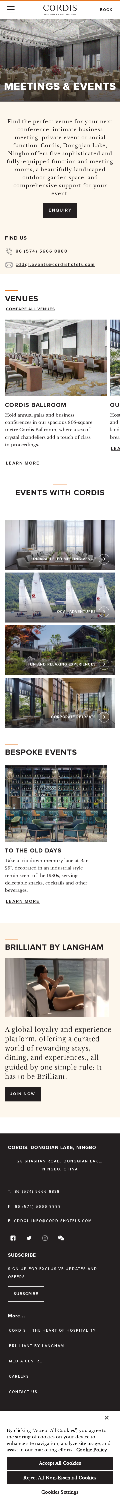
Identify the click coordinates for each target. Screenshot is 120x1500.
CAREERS (19, 1376)
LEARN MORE (23, 463)
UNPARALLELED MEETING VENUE (63, 559)
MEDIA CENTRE (25, 1361)
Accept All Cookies (60, 1463)
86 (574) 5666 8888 (42, 251)
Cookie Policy (91, 1450)
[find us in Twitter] (28, 1239)
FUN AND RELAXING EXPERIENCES (62, 664)
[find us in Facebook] (12, 1239)
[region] (60, 1455)
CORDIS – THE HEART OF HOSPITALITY (52, 1330)
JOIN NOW (22, 1094)
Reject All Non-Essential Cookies (59, 1478)
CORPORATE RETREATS (73, 717)
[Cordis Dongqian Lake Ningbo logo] (60, 10)
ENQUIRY (60, 210)
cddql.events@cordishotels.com (55, 265)
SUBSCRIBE (26, 1294)
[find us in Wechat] (60, 1239)
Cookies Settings (59, 1492)
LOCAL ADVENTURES (75, 612)
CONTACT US (23, 1392)
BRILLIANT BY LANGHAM (36, 1346)
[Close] (107, 1418)
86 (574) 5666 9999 (38, 1206)
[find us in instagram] (44, 1239)
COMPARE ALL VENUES (30, 309)
